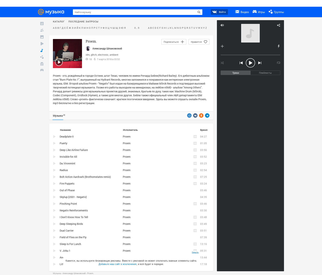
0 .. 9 (136, 27)
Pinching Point (68, 203)
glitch (94, 54)
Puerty (63, 143)
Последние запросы (83, 21)
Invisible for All (68, 156)
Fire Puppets (67, 183)
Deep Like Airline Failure (74, 150)
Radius (64, 170)
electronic (103, 54)
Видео (244, 12)
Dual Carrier (67, 230)
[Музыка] (41, 50)
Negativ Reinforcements (74, 210)
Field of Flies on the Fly (73, 237)
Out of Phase (67, 190)
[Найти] (199, 12)
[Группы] (41, 57)
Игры (261, 12)
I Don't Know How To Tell (74, 217)
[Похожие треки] (278, 46)
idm (88, 54)
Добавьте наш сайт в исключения (117, 264)
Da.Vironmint (67, 163)
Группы (278, 12)
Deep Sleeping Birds (71, 224)
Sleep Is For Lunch (70, 244)
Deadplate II (67, 136)
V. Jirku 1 (65, 250)
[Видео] (41, 43)
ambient (114, 54)
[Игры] (41, 70)
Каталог (59, 21)
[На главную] (52, 12)
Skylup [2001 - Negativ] (73, 197)
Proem (202, 99)
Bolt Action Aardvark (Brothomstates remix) (85, 177)
